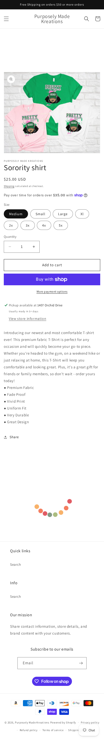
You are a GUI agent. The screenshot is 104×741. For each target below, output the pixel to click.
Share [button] (14, 437)
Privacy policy (90, 722)
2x (11, 225)
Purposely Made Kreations (32, 722)
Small (40, 214)
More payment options (52, 291)
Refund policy (29, 730)
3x (28, 225)
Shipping (9, 186)
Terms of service (53, 730)
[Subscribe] (80, 663)
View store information (27, 318)
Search (15, 564)
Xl (82, 214)
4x (44, 225)
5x (61, 225)
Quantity (10, 236)
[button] (6, 18)
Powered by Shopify (63, 722)
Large (63, 214)
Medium (16, 214)
